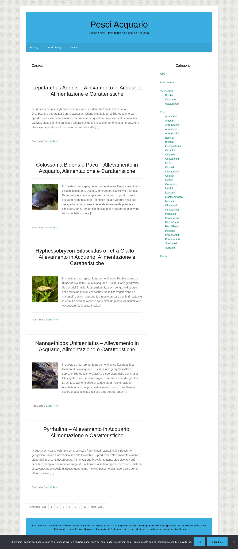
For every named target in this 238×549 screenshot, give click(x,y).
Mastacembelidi (174, 196)
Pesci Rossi (172, 226)
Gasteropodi (172, 103)
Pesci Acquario (119, 24)
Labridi (169, 188)
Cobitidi (169, 175)
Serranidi (170, 247)
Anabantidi (171, 129)
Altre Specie (172, 124)
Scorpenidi (171, 243)
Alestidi (169, 120)
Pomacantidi (172, 234)
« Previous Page (37, 507)
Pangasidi (170, 213)
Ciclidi (168, 163)
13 (86, 506)
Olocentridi (171, 205)
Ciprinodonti (172, 171)
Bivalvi (169, 95)
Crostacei (170, 99)
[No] (233, 542)
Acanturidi (170, 116)
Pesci (55, 141)
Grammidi (170, 184)
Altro (162, 73)
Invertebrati (166, 90)
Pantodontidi (172, 218)
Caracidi (48, 141)
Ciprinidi (169, 167)
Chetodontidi (172, 158)
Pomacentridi (172, 239)
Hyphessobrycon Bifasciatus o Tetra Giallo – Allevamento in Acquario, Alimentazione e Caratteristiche (87, 257)
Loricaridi (170, 192)
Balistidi (169, 137)
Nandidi (169, 201)
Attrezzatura (167, 82)
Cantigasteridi (173, 146)
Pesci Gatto (172, 222)
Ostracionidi (172, 209)
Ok (199, 541)
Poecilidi (170, 230)
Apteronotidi (172, 133)
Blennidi (169, 141)
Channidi (170, 154)
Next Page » (98, 507)
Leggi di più (217, 541)
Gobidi (168, 179)
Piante (163, 256)
